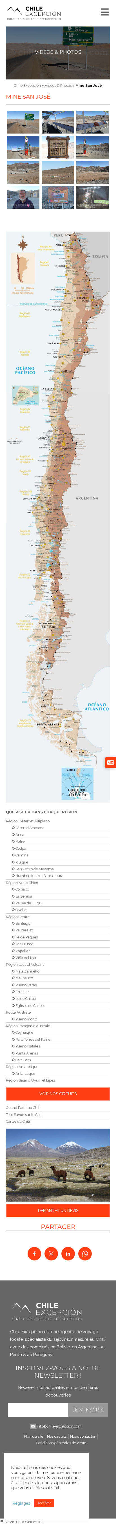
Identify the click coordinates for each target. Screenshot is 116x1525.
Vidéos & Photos (58, 52)
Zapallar (22, 951)
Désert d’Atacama (29, 828)
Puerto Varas (26, 985)
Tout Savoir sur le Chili (24, 1115)
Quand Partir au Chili (23, 1108)
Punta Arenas (26, 1053)
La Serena (23, 896)
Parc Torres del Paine (32, 1039)
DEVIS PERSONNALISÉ (24, 1522)
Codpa (20, 848)
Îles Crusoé (24, 944)
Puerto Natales (27, 1046)
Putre (19, 841)
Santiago (22, 923)
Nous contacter (82, 1436)
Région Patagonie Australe (28, 1026)
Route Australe (18, 1012)
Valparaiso (24, 930)
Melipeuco (24, 978)
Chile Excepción (27, 85)
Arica (19, 835)
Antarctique (25, 1073)
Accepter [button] (44, 1503)
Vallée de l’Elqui (28, 903)
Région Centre (18, 917)
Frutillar (22, 992)
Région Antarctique (22, 1067)
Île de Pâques (26, 937)
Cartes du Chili (18, 1121)
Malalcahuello (27, 971)
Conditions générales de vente (61, 1443)
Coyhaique (24, 1032)
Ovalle (20, 910)
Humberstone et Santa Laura (39, 876)
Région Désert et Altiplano (28, 821)
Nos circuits (56, 1436)
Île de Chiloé (25, 998)
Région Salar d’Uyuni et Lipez (30, 1080)
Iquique (21, 862)
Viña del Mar (26, 958)
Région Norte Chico (22, 883)
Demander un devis (58, 1210)
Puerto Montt (26, 1019)
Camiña (21, 855)
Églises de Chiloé (29, 1006)
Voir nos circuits (58, 1094)
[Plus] (104, 10)
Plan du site (33, 1436)
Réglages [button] (21, 1503)
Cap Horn (23, 1060)
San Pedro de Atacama (34, 869)
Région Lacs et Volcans (25, 964)
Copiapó (22, 889)
